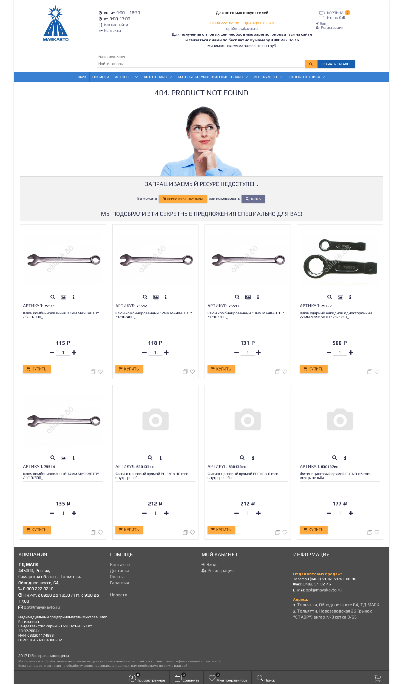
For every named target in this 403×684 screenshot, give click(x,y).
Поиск (255, 199)
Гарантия (119, 582)
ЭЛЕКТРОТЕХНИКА (304, 77)
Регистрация (331, 27)
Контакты (112, 30)
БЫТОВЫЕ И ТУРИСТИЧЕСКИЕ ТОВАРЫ (210, 77)
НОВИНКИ (100, 77)
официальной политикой (198, 661)
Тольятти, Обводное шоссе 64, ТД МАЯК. (338, 604)
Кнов (82, 77)
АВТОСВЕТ (124, 77)
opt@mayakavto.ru (242, 28)
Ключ (121, 56)
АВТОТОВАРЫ (155, 77)
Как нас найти (116, 24)
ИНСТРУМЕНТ (265, 77)
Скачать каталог (336, 64)
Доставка (119, 570)
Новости (118, 594)
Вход (324, 23)
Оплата (117, 576)
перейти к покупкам (184, 199)
